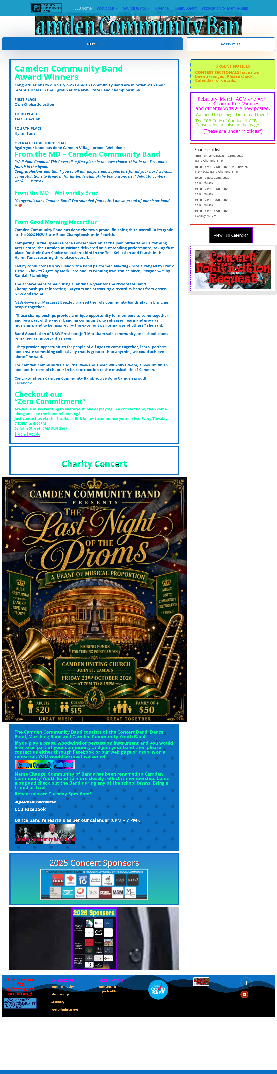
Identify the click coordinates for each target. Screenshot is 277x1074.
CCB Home (83, 9)
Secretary (57, 1002)
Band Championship (209, 160)
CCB (19, 809)
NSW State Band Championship (216, 171)
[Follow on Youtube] (244, 994)
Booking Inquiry (62, 987)
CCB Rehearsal (205, 183)
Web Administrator (64, 1009)
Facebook (23, 383)
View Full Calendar (231, 235)
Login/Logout (186, 9)
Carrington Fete (205, 216)
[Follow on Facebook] (246, 983)
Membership (60, 994)
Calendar (162, 9)
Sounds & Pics (134, 9)
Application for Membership (225, 9)
